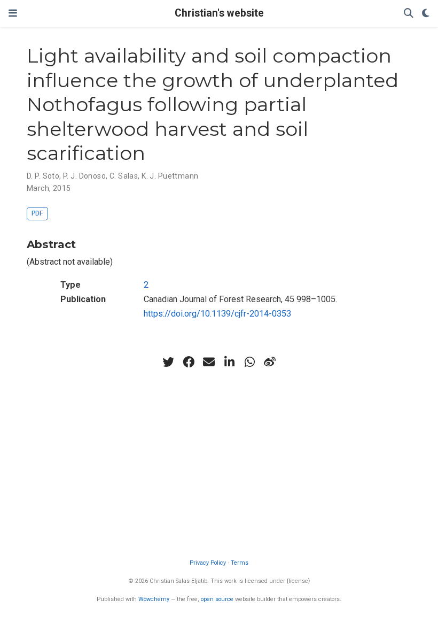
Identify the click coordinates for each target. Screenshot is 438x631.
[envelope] (209, 362)
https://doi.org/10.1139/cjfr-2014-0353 (217, 314)
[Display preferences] (425, 13)
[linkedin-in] (229, 362)
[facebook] (189, 362)
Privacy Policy (208, 562)
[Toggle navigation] (13, 13)
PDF (37, 213)
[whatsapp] (249, 362)
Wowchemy (153, 599)
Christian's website (219, 13)
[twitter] (168, 362)
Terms (239, 562)
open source (217, 599)
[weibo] (270, 362)
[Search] (408, 13)
